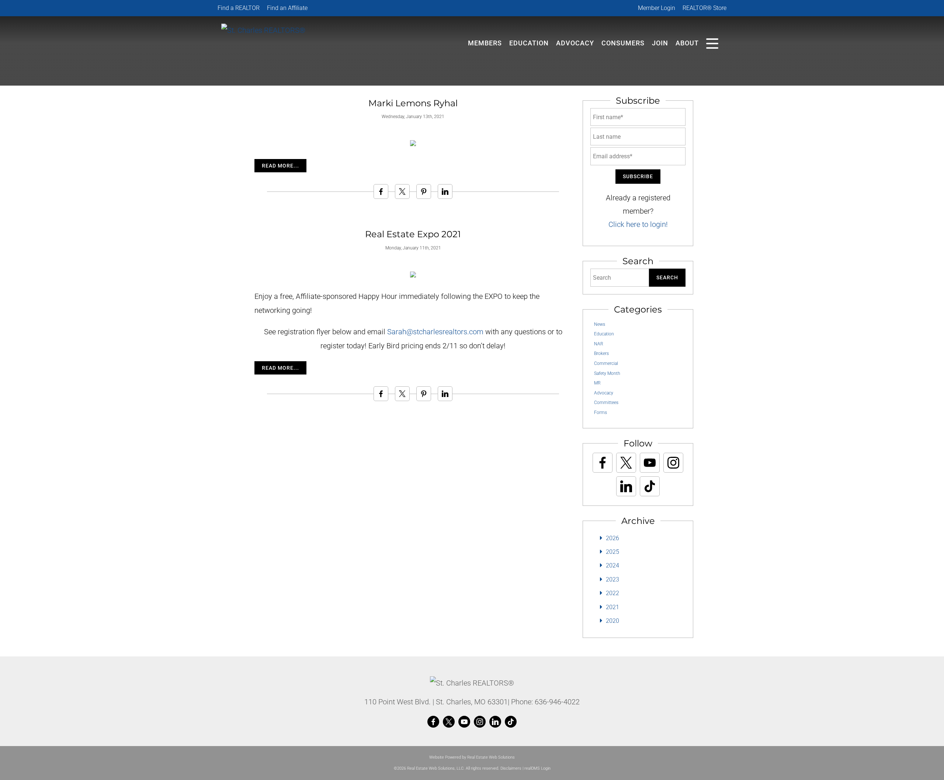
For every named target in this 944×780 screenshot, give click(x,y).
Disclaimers (510, 768)
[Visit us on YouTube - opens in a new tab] (650, 463)
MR (597, 383)
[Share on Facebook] (381, 191)
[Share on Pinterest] (423, 191)
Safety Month (607, 373)
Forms (600, 412)
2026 (612, 538)
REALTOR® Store (704, 7)
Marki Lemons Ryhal (413, 103)
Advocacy (575, 43)
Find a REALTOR (239, 7)
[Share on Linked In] (445, 191)
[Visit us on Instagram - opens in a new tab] (673, 463)
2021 (612, 607)
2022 (612, 593)
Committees (606, 402)
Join (660, 43)
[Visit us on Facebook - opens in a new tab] (602, 463)
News (599, 324)
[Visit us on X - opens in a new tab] (626, 463)
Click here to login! (638, 224)
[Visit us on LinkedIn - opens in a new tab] (626, 486)
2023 (612, 579)
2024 (612, 565)
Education (604, 333)
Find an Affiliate (287, 7)
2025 (612, 551)
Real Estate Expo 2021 (413, 234)
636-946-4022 (557, 701)
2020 (612, 620)
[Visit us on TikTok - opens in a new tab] (650, 486)
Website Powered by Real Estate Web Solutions (472, 757)
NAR (598, 343)
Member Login (656, 7)
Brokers (601, 353)
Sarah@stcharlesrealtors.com (435, 331)
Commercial (606, 363)
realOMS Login (537, 768)
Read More (278, 166)
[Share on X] (402, 191)
